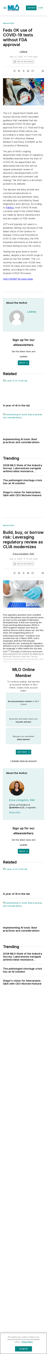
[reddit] (28, 71)
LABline (23, 51)
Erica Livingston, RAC (23, 554)
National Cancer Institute (28, 80)
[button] (5, 8)
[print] (42, 71)
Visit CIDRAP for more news (18, 279)
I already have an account (23, 761)
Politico (10, 207)
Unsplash (36, 82)
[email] (32, 71)
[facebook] (14, 71)
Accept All (23, 1349)
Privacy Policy (27, 1342)
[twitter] (23, 71)
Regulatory (8, 23)
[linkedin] (19, 71)
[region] (23, 1343)
